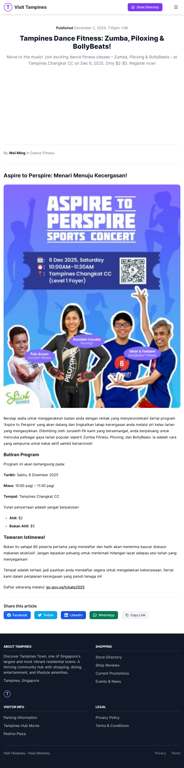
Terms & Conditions (112, 725)
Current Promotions (112, 673)
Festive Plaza (15, 733)
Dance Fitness (42, 153)
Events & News (108, 681)
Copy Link (138, 615)
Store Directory (148, 7)
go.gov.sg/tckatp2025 (65, 587)
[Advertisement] (92, 110)
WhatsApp (106, 615)
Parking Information (20, 717)
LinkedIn (76, 615)
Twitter (48, 615)
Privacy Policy (108, 717)
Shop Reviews (107, 665)
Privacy (160, 753)
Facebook (20, 615)
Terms (175, 753)
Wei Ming (17, 153)
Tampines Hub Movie (21, 725)
